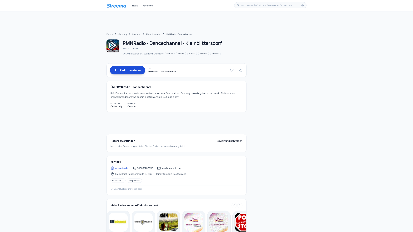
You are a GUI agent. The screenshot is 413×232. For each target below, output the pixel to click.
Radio (135, 5)
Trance (215, 53)
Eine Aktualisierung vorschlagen (126, 189)
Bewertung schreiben (229, 141)
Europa (109, 34)
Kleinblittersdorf (153, 34)
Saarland (136, 34)
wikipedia (134, 180)
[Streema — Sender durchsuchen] (116, 5)
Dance (169, 53)
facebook (118, 180)
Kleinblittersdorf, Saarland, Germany (143, 53)
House (192, 53)
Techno (203, 53)
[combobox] (270, 5)
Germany (122, 34)
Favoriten (148, 5)
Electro (181, 53)
